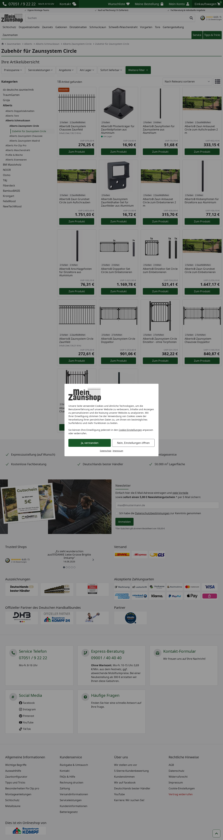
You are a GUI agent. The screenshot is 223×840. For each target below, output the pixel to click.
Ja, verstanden (89, 443)
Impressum (118, 450)
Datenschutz (105, 450)
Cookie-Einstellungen (130, 429)
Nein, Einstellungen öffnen (133, 443)
